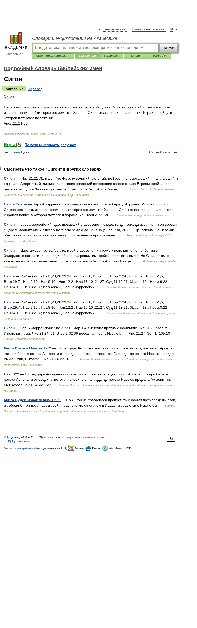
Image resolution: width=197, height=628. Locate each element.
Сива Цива (20, 152)
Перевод (35, 89)
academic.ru (16, 54)
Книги (135, 56)
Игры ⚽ (159, 56)
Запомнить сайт (115, 29)
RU (172, 29)
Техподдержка (70, 437)
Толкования (87, 56)
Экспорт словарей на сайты (22, 448)
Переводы (111, 56)
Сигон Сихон (160, 152)
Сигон (9, 178)
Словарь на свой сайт (149, 29)
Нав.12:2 (11, 374)
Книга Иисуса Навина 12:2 (27, 348)
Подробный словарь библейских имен (53, 56)
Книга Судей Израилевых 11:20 (32, 400)
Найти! (168, 48)
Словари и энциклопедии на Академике (74, 38)
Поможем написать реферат (50, 145)
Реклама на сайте (93, 437)
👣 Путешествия (19, 441)
